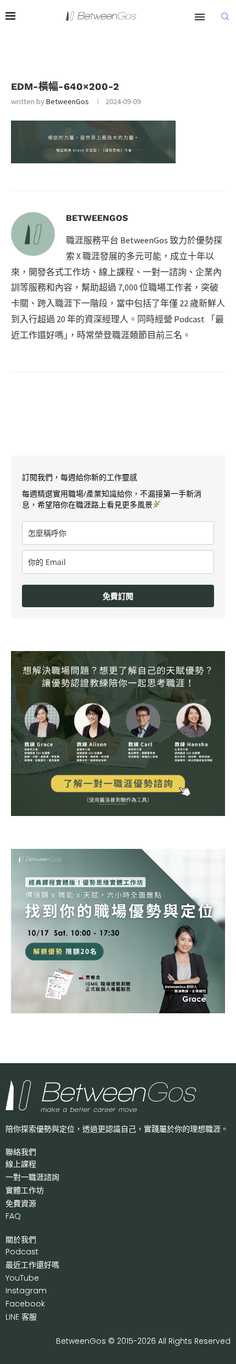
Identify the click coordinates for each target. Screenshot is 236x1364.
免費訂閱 (118, 596)
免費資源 (20, 1203)
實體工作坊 (24, 1190)
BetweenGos (67, 101)
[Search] (225, 16)
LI (21, 1316)
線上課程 (20, 1163)
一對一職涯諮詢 (32, 1177)
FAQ (13, 1216)
